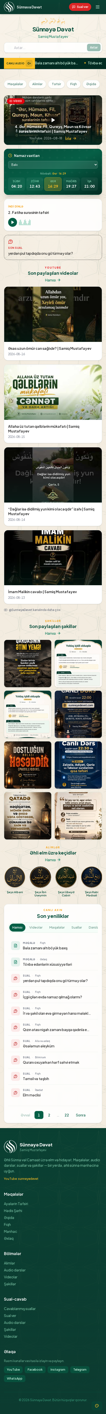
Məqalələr (15, 84)
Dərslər (94, 927)
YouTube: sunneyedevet (21, 1179)
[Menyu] (97, 6)
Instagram (58, 1369)
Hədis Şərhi (13, 1210)
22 (67, 1115)
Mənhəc (10, 1231)
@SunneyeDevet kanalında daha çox (34, 610)
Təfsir (56, 84)
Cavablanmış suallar (20, 1308)
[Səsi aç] (29, 63)
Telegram (80, 1369)
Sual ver (10, 1315)
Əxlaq (9, 1238)
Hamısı (50, 280)
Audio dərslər (15, 1270)
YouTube (13, 1369)
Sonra (81, 1115)
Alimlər (37, 84)
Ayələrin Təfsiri (16, 1203)
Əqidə (91, 84)
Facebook (35, 1369)
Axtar (94, 47)
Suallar (76, 927)
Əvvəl (25, 1115)
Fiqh (73, 84)
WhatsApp (14, 1378)
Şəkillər (10, 1284)
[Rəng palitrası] (97, 1406)
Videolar (35, 927)
